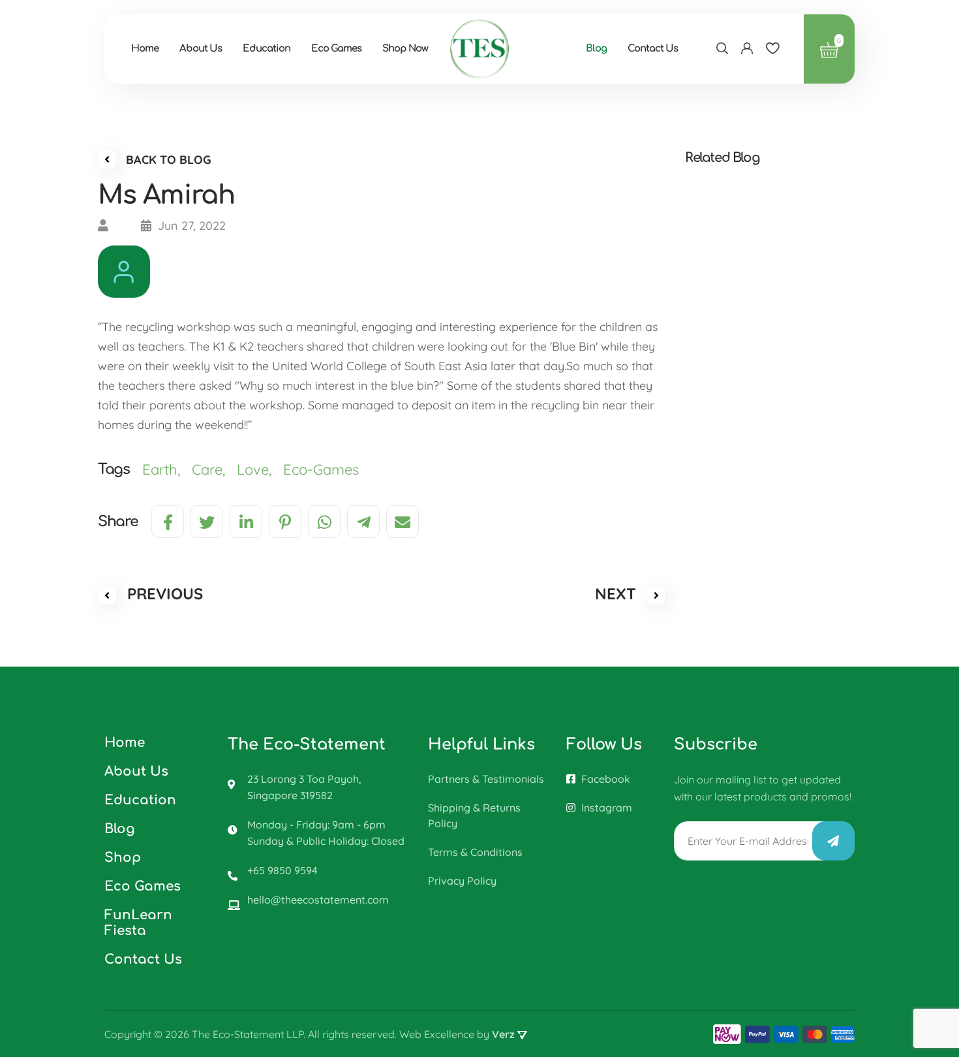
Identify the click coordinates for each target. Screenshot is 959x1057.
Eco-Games (323, 469)
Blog (596, 48)
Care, (214, 469)
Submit (833, 840)
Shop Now (405, 48)
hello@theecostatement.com (318, 899)
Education (266, 48)
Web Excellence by (457, 1034)
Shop (122, 857)
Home (145, 48)
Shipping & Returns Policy (474, 815)
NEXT (618, 593)
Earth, (167, 469)
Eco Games (336, 48)
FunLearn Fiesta (138, 922)
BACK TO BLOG (167, 159)
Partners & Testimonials (486, 778)
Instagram (605, 807)
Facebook (604, 778)
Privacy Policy (462, 880)
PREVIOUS (163, 593)
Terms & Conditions (475, 852)
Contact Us (653, 48)
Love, (260, 469)
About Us (200, 48)
